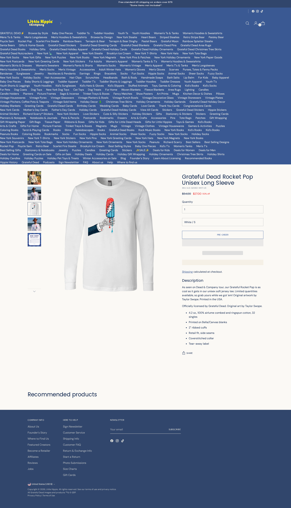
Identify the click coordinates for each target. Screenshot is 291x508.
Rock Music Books (149, 130)
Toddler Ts (83, 33)
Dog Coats (20, 89)
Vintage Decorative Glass (158, 98)
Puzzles (220, 126)
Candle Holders (9, 93)
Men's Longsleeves (35, 37)
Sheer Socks (196, 73)
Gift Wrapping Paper (12, 122)
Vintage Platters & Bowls (93, 98)
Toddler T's (88, 81)
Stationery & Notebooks (39, 150)
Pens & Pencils (70, 118)
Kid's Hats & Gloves (92, 85)
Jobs (31, 469)
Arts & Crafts (139, 118)
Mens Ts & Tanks (10, 37)
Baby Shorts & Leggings (39, 81)
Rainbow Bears (72, 41)
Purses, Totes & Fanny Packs (200, 69)
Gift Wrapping (218, 118)
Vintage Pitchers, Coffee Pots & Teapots (24, 102)
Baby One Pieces (62, 33)
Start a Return (71, 457)
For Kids (203, 77)
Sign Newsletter (72, 426)
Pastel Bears (149, 41)
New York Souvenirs (12, 138)
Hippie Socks (156, 73)
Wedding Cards (109, 106)
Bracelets (110, 73)
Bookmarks (107, 118)
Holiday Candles (10, 158)
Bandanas (6, 73)
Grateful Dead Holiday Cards (109, 49)
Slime (68, 130)
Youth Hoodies (141, 33)
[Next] (60, 23)
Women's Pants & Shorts (78, 65)
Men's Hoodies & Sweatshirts (69, 37)
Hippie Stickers (217, 110)
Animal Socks (176, 73)
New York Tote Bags (195, 53)
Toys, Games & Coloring (166, 85)
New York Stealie (127, 37)
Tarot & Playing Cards (35, 130)
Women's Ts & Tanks (166, 33)
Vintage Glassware (62, 98)
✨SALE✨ (142, 150)
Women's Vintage (130, 65)
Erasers (122, 118)
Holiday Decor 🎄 (91, 102)
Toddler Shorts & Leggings (116, 81)
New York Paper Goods (208, 57)
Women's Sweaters (47, 65)
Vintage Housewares (12, 98)
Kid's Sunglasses (66, 85)
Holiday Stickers (142, 114)
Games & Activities (200, 126)
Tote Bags (185, 118)
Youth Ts (123, 33)
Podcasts (49, 162)
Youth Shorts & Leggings (15, 85)
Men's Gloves (157, 69)
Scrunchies (92, 77)
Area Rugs (174, 89)
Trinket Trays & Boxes (96, 93)
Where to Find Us (38, 438)
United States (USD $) (42, 484)
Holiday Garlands (175, 102)
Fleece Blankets (154, 89)
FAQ (85, 162)
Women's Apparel (116, 61)
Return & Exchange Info (77, 451)
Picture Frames (46, 93)
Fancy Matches (123, 93)
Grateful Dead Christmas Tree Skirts (199, 49)
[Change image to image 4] (34, 224)
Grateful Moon (170, 41)
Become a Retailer (39, 451)
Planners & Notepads (13, 118)
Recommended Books (198, 158)
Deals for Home (9, 154)
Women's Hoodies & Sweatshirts (202, 33)
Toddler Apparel (68, 81)
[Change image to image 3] (34, 209)
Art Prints (162, 93)
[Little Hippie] (40, 23)
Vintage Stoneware (189, 98)
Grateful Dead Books (12, 49)
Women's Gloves (135, 69)
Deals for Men (207, 150)
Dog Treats (94, 89)
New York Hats (170, 53)
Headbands (110, 77)
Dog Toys (36, 89)
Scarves (174, 69)
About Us (33, 426)
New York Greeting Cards (43, 61)
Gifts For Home (29, 126)
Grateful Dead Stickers (62, 45)
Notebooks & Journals (43, 118)
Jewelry (39, 73)
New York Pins (88, 138)
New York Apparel (67, 53)
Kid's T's (165, 146)
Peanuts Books (9, 134)
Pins (172, 118)
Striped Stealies (169, 37)
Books (57, 130)
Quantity (187, 202)
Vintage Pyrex (38, 98)
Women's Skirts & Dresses (16, 65)
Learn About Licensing (167, 158)
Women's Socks (106, 65)
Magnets (101, 126)
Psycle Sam (7, 41)
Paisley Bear (216, 37)
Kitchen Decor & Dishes (197, 93)
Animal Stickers (9, 114)
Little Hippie (52, 489)
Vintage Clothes (145, 126)
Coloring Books (9, 130)
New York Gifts (32, 57)
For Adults (95, 61)
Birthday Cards (86, 106)
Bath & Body (129, 77)
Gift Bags (35, 122)
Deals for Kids (161, 150)
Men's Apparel (154, 65)
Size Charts (70, 469)
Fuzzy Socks (215, 73)
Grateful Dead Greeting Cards (98, 45)
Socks (124, 73)
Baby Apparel (220, 77)
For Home (111, 89)
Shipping (187, 271)
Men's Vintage (67, 69)
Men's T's (201, 146)
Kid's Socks (210, 85)
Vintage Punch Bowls (125, 98)
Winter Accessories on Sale (100, 158)
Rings (97, 73)
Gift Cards (69, 475)
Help (110, 162)
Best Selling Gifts (10, 150)
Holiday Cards (88, 110)
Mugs (175, 93)
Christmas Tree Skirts (119, 102)
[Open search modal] (247, 23)
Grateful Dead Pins (164, 45)
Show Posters (144, 93)
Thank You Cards (169, 106)
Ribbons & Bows (74, 122)
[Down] (34, 291)
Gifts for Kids (96, 122)
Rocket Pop (25, 41)
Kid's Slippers (116, 85)
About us (97, 162)
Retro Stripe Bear (194, 37)
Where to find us (127, 162)
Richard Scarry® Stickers (38, 114)
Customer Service (74, 432)
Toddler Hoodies (104, 33)
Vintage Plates (214, 98)
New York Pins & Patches (135, 57)
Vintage (126, 126)
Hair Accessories (55, 77)
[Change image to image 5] (34, 239)
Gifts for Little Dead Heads (124, 122)
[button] (222, 242)
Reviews (33, 463)
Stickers (167, 110)
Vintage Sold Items (64, 102)
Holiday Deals (83, 154)
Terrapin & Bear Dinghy (123, 41)
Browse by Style (38, 33)
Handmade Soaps (152, 77)
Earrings (85, 73)
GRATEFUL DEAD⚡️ (12, 33)
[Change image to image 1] (34, 178)
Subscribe (175, 429)
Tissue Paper (52, 122)
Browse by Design (102, 37)
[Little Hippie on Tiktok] (261, 11)
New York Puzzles (55, 57)
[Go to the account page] (254, 23)
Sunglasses (23, 73)
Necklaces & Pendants (62, 73)
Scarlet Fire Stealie (47, 41)
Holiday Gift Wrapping (131, 154)
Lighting (190, 89)
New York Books (79, 57)
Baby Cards (130, 106)
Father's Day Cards (63, 110)
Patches (200, 118)
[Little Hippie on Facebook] (253, 11)
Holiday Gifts (37, 49)
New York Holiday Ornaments (172, 57)
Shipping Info (71, 438)
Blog (123, 158)
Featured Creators (39, 444)
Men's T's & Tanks (177, 65)
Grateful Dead (30, 162)
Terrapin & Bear (95, 41)
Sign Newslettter (69, 162)
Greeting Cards (34, 106)
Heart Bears (148, 37)
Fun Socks (138, 73)
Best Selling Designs (216, 142)
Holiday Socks (32, 77)
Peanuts (154, 142)
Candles (204, 89)
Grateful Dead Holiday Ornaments (152, 49)
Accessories (87, 69)
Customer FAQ (72, 444)
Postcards (89, 118)
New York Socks (9, 57)
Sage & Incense (69, 93)
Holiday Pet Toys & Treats (63, 158)
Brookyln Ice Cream (92, 146)
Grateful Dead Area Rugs (196, 45)
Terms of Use (49, 495)
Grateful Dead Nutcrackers (16, 53)
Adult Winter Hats (110, 69)
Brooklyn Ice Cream (119, 53)
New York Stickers (74, 61)
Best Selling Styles (119, 146)
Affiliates (33, 457)
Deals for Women (184, 150)
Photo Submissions (74, 463)
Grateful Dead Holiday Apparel (69, 49)
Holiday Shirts (215, 154)
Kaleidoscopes (84, 130)
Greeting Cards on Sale (37, 154)
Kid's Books (192, 85)
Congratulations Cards (197, 106)
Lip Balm (189, 77)
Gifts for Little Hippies (158, 122)
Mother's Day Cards (35, 110)
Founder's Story (139, 158)
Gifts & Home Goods (31, 45)
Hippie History (9, 162)
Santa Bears (7, 45)
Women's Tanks (183, 146)
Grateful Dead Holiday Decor (207, 102)
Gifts (159, 114)
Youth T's (211, 81)
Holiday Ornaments (148, 102)
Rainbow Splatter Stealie (198, 41)
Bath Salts (173, 77)
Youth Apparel (193, 81)
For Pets (5, 89)
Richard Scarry (173, 142)
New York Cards (9, 110)
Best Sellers (193, 142)
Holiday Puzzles (33, 158)
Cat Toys (78, 89)
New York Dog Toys (57, 89)
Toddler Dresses (170, 81)
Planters (28, 93)
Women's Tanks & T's (144, 61)
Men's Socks (47, 69)
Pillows (220, 93)
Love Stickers (91, 114)
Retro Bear (42, 146)
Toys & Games (185, 122)
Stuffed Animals (138, 85)
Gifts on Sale (63, 154)
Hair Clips (76, 77)
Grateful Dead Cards (60, 106)
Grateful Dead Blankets (135, 45)
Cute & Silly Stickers (115, 114)
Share (189, 353)
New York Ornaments (109, 142)
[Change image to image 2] (34, 193)
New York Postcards (12, 61)
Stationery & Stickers (179, 114)
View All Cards (149, 110)
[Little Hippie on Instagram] (257, 11)
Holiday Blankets (10, 106)
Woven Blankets (131, 89)
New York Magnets (104, 57)
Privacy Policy (34, 495)
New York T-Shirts (146, 53)
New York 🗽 (44, 53)
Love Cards (148, 106)
